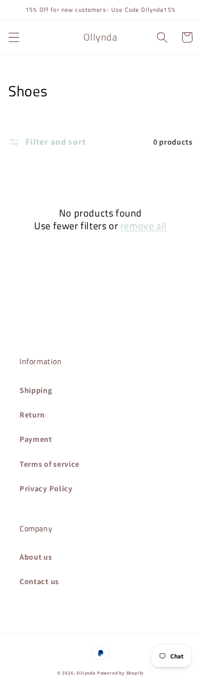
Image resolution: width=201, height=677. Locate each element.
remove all (144, 225)
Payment (36, 439)
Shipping (36, 390)
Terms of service (50, 464)
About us (36, 557)
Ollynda (86, 673)
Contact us (39, 581)
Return (32, 415)
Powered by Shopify (120, 673)
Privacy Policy (46, 488)
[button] (13, 37)
